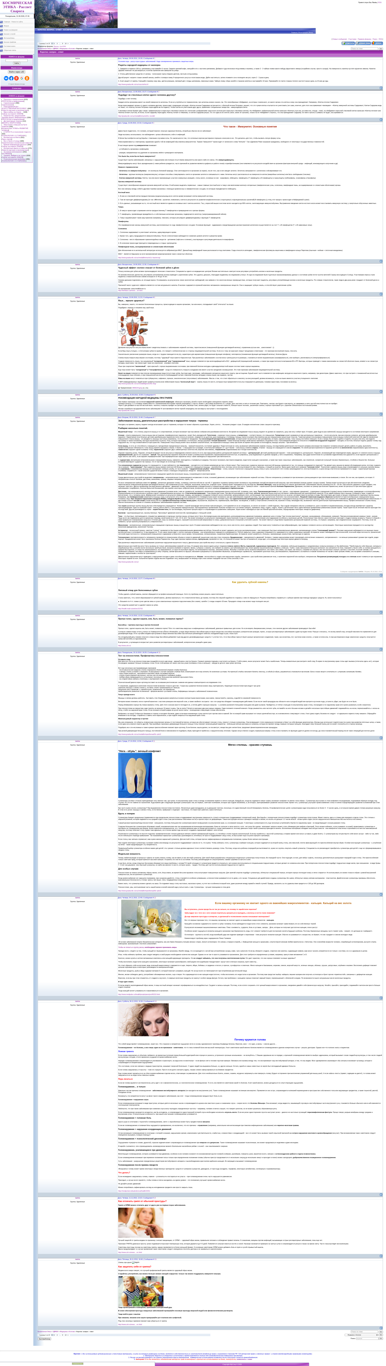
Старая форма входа (16, 84)
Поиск (375, 39)
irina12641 (63, 46)
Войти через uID (16, 72)
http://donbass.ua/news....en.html (130, 290)
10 (65, 43)
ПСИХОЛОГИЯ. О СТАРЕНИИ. (14, 135)
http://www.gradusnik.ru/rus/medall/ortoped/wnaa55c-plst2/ (139, 734)
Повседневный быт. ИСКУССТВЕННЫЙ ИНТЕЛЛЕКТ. (14, 107)
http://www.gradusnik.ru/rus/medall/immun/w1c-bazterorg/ (139, 257)
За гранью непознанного (13, 152)
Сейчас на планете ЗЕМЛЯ (12, 114)
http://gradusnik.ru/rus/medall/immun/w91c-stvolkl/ (136, 116)
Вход (311, 32)
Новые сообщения (340, 39)
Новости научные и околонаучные (15, 110)
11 (154, 741)
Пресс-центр (7, 139)
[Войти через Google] (21, 78)
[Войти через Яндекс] (16, 78)
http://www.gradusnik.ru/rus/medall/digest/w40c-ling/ (137, 384)
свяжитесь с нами (244, 1359)
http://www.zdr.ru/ (124, 645)
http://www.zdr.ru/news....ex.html (130, 1252)
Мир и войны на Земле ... (13, 112)
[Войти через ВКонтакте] (6, 78)
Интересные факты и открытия (15, 148)
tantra (77, 58)
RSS (379, 2)
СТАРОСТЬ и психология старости (17, 132)
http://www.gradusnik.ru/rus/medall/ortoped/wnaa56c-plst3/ (139, 891)
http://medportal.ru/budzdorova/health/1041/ (134, 1191)
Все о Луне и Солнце (12, 141)
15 (156, 1259)
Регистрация (303, 32)
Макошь (56, 46)
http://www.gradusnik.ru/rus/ (128, 562)
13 (156, 1001)
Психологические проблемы (14, 159)
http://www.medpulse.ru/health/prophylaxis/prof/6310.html (139, 994)
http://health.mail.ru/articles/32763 (130, 608)
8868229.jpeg (137, 388)
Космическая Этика (44, 48)
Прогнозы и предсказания (13, 99)
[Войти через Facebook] (11, 78)
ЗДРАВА (56, 48)
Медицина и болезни (67, 48)
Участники (352, 39)
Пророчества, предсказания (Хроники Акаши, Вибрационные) (14, 116)
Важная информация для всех (15, 145)
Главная (294, 32)
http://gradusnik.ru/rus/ (126, 410)
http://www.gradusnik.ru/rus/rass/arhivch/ (133, 84)
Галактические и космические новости (16, 143)
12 (155, 898)
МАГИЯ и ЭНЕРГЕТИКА (11, 123)
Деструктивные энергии (13, 121)
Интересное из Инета (12, 137)
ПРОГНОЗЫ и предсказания (13, 101)
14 (155, 1198)
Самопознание (9, 103)
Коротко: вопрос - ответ (84, 48)
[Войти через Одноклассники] (27, 78)
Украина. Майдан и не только (15, 155)
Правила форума (364, 39)
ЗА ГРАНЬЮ (6, 154)
